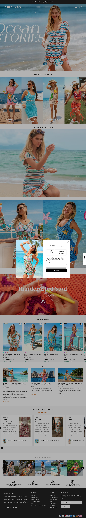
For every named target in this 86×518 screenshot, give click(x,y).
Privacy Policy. (49, 260)
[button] (84, 259)
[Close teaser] (85, 253)
